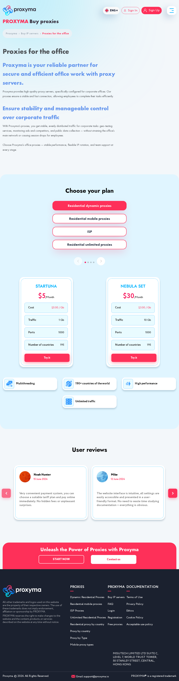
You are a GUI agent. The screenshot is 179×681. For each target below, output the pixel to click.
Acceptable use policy (139, 624)
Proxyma (13, 33)
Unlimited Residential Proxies (88, 618)
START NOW (61, 559)
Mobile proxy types (82, 645)
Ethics (130, 611)
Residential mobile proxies (86, 604)
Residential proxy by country (87, 624)
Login (111, 611)
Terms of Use (134, 597)
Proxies (77, 587)
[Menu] (171, 10)
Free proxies (115, 624)
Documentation (142, 587)
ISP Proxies (77, 611)
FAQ (110, 604)
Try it (47, 358)
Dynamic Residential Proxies (87, 597)
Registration (115, 618)
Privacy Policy (134, 604)
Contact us (113, 559)
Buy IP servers (31, 33)
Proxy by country (80, 631)
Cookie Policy (134, 618)
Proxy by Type (78, 638)
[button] (85, 262)
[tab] (89, 205)
